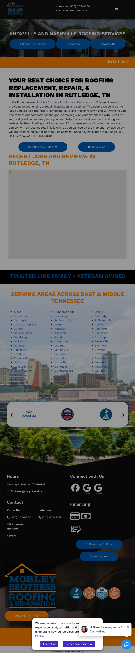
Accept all (49, 644)
